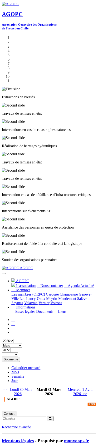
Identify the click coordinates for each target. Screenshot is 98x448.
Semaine (17, 376)
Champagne (69, 294)
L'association (25, 286)
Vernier (44, 303)
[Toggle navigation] (4, 273)
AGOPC (26, 268)
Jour (14, 381)
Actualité (87, 286)
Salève (82, 299)
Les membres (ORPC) (28, 294)
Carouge (52, 294)
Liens (61, 311)
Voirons (56, 303)
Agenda (73, 286)
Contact (9, 413)
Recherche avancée (16, 427)
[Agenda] (13, 324)
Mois (15, 372)
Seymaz (17, 303)
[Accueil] (13, 320)
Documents (44, 311)
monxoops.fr (76, 440)
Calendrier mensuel (25, 368)
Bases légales (24, 311)
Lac (22, 299)
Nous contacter (51, 286)
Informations (25, 307)
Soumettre (11, 359)
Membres (22, 290)
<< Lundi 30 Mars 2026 (18, 391)
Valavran (31, 303)
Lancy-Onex (35, 299)
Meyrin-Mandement (61, 299)
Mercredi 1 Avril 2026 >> (80, 391)
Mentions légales (18, 440)
